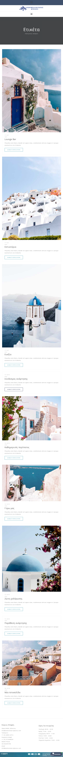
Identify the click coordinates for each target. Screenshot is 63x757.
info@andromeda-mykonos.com (11, 730)
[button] (31, 2)
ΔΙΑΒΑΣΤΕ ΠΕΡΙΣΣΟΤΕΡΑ (13, 149)
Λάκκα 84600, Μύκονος (9, 728)
